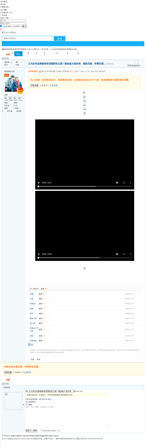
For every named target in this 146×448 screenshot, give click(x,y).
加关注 (9, 111)
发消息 (19, 111)
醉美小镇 (33, 318)
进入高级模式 (31, 402)
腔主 (72, 71)
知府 (6, 94)
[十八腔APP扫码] (0, 29)
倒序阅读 (66, 71)
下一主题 (131, 62)
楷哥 (31, 308)
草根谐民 (33, 340)
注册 (7, 18)
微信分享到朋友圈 (48, 71)
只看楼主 (59, 71)
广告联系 (3, 15)
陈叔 (31, 335)
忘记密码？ (17, 26)
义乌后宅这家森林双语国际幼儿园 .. (64, 49)
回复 (8, 54)
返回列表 (5, 58)
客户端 (3, 4)
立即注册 (34, 85)
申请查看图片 (33, 71)
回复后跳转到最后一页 (51, 430)
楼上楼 (32, 323)
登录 (2, 18)
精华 (7, 49)
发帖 (4, 54)
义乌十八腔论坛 (33, 49)
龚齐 (31, 313)
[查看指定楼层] (133, 65)
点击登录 (27, 372)
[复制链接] (110, 64)
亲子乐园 (44, 49)
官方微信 (3, 9)
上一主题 (128, 62)
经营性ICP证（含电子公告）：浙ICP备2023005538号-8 (54, 438)
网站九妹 (11, 71)
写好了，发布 (31, 431)
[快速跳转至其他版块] (17, 49)
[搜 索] (59, 38)
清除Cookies (54, 435)
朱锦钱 (32, 303)
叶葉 (31, 298)
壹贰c (32, 294)
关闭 (139, 77)
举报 (38, 359)
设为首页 (3, 1)
